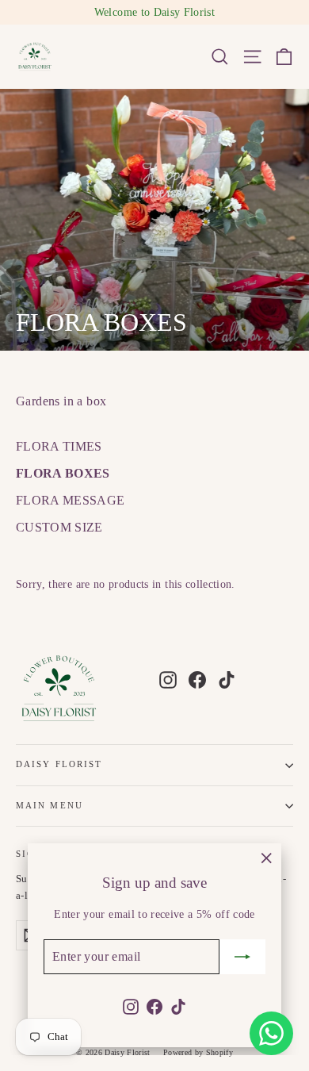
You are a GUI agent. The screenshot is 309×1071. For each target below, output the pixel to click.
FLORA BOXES (63, 473)
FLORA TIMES (59, 446)
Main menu (49, 805)
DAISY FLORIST (59, 764)
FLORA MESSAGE (70, 500)
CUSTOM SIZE (59, 527)
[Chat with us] (271, 1033)
